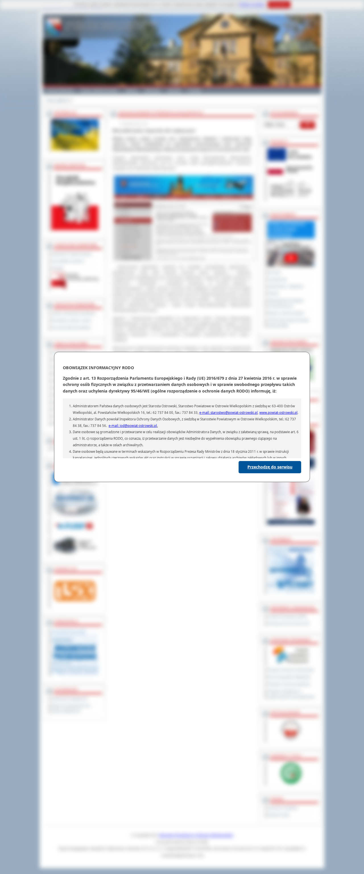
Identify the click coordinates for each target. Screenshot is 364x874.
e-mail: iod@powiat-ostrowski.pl (133, 425)
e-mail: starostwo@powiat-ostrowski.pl (228, 412)
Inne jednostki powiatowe (71, 328)
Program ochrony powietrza (289, 684)
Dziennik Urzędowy (283, 808)
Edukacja (152, 90)
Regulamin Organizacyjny (71, 254)
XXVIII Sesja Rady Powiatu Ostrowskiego (288, 323)
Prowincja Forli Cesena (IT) (289, 624)
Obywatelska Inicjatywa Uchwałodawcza (286, 303)
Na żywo (274, 272)
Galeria (131, 90)
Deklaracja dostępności (69, 699)
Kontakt (194, 90)
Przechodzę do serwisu (269, 467)
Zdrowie (174, 90)
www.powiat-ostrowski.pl (278, 412)
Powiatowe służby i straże (71, 321)
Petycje (273, 294)
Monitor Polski (278, 815)
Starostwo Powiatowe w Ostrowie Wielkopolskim (196, 835)
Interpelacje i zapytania (285, 286)
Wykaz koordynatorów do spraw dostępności (70, 708)
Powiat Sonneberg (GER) (287, 617)
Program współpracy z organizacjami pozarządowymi (291, 694)
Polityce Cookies (252, 5)
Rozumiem (279, 5)
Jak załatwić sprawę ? (68, 261)
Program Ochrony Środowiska (291, 670)
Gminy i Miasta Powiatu (99, 90)
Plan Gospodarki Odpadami (289, 677)
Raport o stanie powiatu (286, 313)
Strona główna (57, 100)
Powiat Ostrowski (60, 90)
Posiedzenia (277, 280)
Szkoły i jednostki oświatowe (73, 313)
